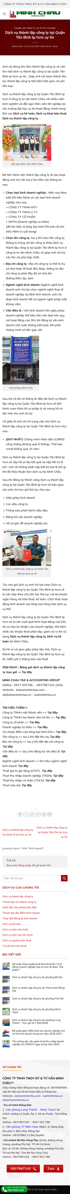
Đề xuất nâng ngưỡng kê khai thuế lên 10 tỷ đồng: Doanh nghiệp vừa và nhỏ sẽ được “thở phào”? (37, 967)
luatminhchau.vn (53, 1095)
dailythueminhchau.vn (15, 1100)
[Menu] (4, 14)
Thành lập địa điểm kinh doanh (21, 912)
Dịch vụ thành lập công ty (17, 896)
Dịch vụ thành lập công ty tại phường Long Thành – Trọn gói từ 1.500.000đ (36, 1021)
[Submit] (64, 878)
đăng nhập (24, 865)
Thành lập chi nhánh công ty (19, 902)
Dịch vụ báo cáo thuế (15, 929)
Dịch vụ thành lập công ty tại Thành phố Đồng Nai (38, 989)
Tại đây (26, 672)
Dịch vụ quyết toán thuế (16, 940)
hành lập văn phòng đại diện (19, 907)
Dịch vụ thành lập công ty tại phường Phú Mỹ (37, 998)
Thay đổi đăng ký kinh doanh (19, 918)
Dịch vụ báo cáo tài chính (17, 934)
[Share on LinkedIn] (49, 814)
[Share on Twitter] (32, 814)
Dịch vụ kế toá (11, 924)
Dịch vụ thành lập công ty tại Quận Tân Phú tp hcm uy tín (52, 832)
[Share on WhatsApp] (20, 814)
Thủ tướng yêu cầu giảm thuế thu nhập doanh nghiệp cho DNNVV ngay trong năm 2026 (38, 1043)
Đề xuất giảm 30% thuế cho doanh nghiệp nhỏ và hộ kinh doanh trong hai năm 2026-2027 (38, 1032)
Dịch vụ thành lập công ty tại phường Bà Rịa (37, 977)
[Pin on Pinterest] (44, 814)
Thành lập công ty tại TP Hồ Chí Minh (35, 28)
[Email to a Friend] (38, 814)
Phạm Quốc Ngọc (49, 46)
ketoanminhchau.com (27, 1095)
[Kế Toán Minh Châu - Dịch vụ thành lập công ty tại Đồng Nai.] (35, 14)
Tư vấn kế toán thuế (14, 945)
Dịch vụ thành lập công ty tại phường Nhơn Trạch (36, 1011)
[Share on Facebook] (26, 814)
